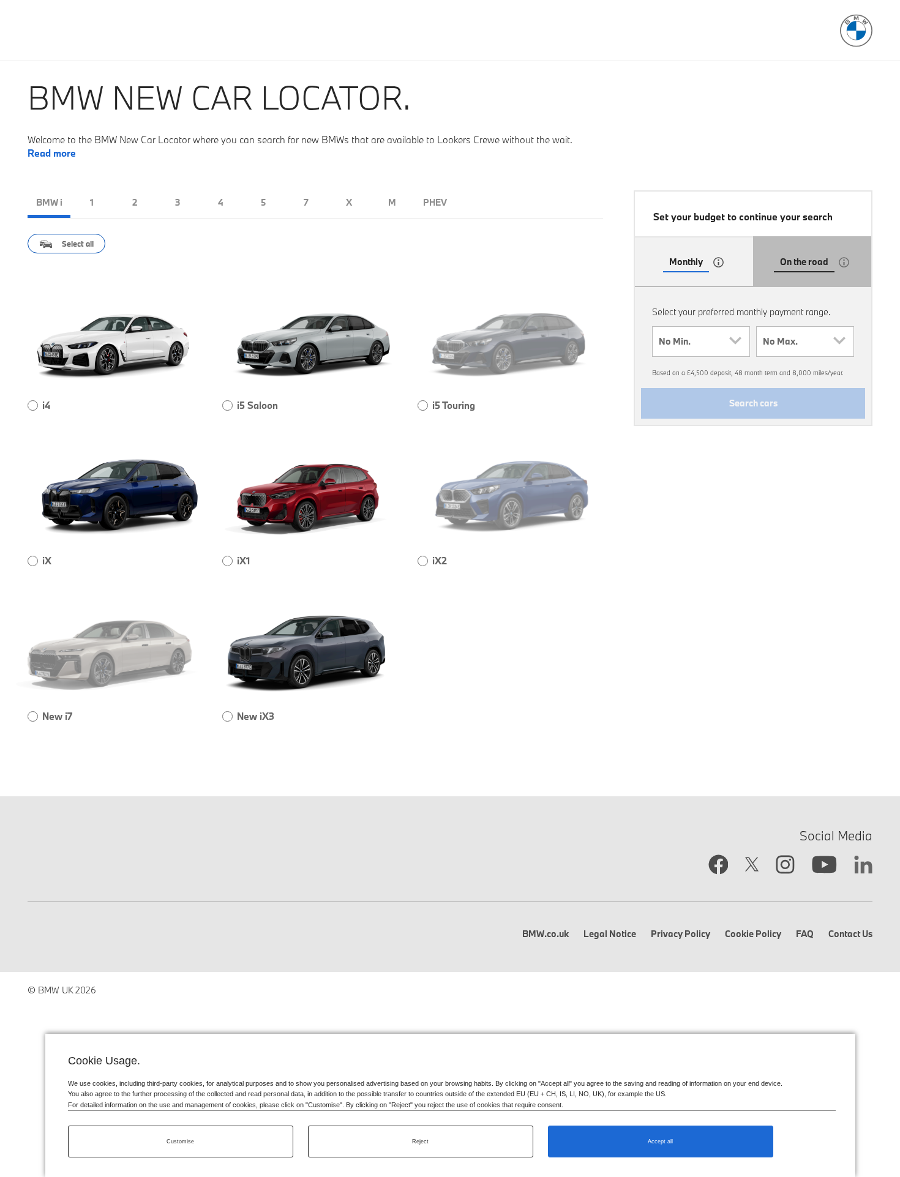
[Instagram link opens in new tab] (785, 865)
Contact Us (850, 934)
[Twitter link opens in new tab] (752, 866)
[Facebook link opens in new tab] (718, 865)
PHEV (435, 202)
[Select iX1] (227, 561)
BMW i (49, 202)
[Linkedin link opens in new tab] (863, 866)
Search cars (753, 403)
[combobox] (701, 341)
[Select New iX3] (227, 716)
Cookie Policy (753, 934)
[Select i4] (33, 405)
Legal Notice (609, 934)
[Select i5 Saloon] (227, 405)
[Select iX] (33, 561)
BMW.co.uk (545, 934)
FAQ (805, 934)
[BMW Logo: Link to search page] (856, 31)
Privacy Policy (680, 934)
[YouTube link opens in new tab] (824, 866)
